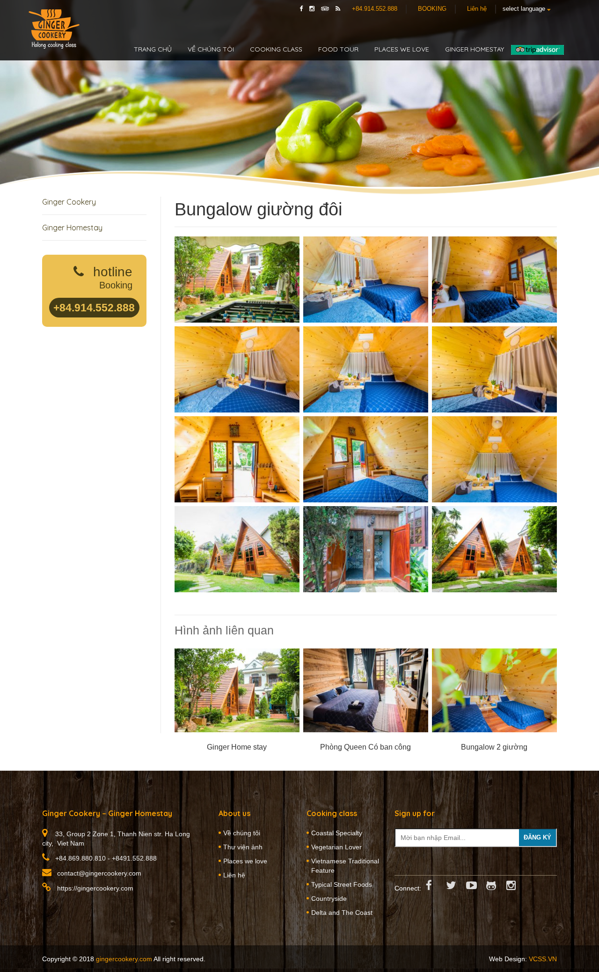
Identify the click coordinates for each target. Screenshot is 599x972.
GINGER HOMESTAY (474, 49)
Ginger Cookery (69, 201)
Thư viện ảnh (243, 847)
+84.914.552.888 (374, 8)
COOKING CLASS (276, 49)
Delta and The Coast (342, 912)
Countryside (329, 898)
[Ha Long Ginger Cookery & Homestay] (54, 28)
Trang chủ (153, 49)
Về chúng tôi (211, 49)
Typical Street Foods (341, 884)
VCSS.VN (543, 959)
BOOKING (432, 8)
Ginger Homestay (72, 227)
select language (525, 8)
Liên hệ (477, 8)
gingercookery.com (124, 959)
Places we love (401, 49)
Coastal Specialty (336, 833)
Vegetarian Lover (336, 847)
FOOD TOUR (338, 49)
